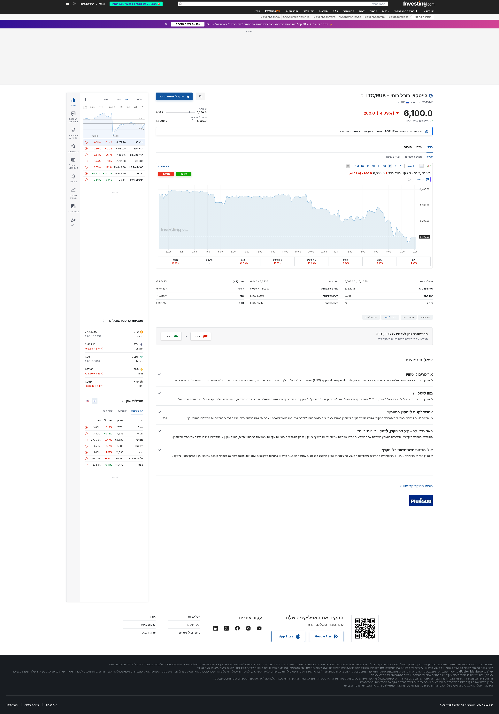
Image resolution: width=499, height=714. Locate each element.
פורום (408, 147)
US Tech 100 (136, 167)
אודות (152, 616)
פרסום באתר (148, 624)
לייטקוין (387, 317)
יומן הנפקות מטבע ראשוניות (296, 17)
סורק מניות (292, 11)
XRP (136, 381)
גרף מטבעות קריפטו (270, 17)
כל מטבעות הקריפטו (398, 17)
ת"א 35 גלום (136, 154)
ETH (136, 344)
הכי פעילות (137, 411)
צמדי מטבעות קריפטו (375, 17)
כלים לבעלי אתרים (189, 632)
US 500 (139, 161)
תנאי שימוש (51, 704)
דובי (197, 336)
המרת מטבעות (393, 156)
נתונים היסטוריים (413, 156)
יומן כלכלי (308, 11)
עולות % (122, 411)
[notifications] (74, 3)
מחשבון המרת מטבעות (350, 17)
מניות (105, 99)
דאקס (140, 173)
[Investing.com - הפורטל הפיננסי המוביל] (418, 4)
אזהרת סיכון (12, 704)
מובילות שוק (134, 401)
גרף (419, 147)
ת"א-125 (138, 148)
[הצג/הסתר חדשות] (348, 166)
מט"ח (140, 99)
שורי (168, 336)
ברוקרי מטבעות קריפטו (324, 17)
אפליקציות (194, 616)
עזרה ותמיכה (148, 632)
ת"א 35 (139, 142)
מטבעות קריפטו (423, 17)
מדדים (128, 99)
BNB (136, 369)
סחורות (116, 99)
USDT (135, 356)
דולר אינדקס (136, 179)
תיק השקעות (193, 624)
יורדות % (108, 411)
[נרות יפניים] (429, 166)
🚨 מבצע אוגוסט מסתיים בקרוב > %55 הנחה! (136, 4)
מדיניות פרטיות (32, 704)
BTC (136, 331)
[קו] (421, 166)
